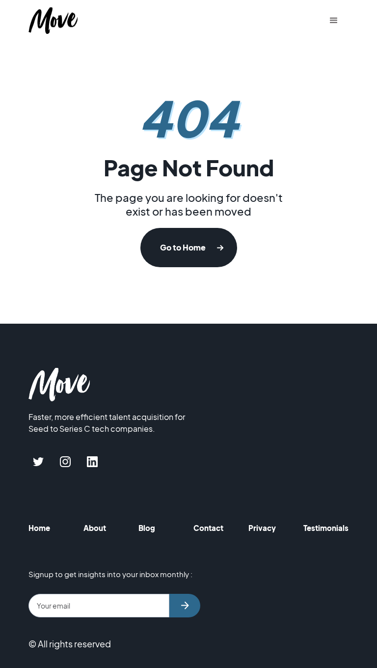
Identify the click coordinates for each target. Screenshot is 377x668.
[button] (334, 20)
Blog (146, 527)
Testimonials (326, 527)
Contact (208, 527)
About (94, 527)
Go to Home (183, 247)
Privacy (262, 527)
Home (39, 527)
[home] (53, 20)
